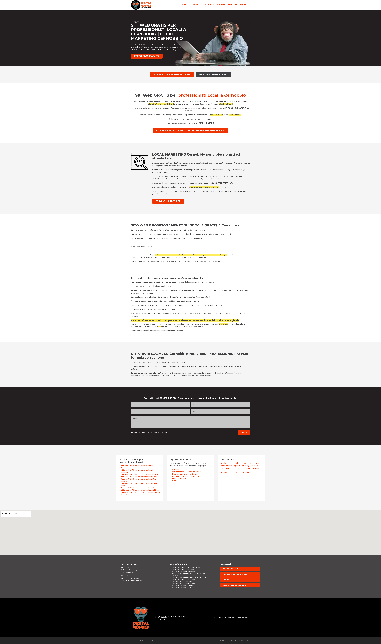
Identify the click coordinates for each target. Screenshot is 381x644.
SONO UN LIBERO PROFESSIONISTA (172, 74)
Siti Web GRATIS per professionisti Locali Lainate (140, 474)
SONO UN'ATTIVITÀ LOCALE (213, 74)
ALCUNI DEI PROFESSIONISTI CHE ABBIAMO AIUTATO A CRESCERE (190, 130)
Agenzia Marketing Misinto (181, 587)
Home (184, 5)
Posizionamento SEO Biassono (183, 583)
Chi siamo (193, 5)
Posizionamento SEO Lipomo (183, 581)
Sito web (175, 470)
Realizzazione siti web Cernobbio (234, 463)
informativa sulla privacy (163, 432)
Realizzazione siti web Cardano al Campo (187, 567)
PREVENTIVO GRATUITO (146, 56)
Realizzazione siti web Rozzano (183, 579)
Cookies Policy (243, 617)
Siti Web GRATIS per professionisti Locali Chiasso (140, 490)
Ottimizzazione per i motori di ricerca (186, 472)
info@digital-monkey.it (235, 574)
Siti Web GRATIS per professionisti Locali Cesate (140, 488)
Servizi (203, 5)
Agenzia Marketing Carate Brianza (184, 585)
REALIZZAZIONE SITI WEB (234, 585)
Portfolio (233, 5)
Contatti (244, 5)
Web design (177, 481)
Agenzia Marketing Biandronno (183, 571)
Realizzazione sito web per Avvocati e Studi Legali (240, 472)
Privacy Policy (230, 617)
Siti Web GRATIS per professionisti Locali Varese (139, 477)
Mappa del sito (218, 617)
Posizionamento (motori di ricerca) (185, 476)
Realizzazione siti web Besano (183, 569)
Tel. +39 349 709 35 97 (161, 618)
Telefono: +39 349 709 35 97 (131, 578)
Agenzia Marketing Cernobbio (246, 466)
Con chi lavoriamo (217, 5)
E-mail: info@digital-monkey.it (131, 580)
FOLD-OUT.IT (228, 640)
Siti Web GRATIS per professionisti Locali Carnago (190, 577)
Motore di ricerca (179, 478)
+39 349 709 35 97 (231, 569)
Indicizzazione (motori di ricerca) (185, 474)
